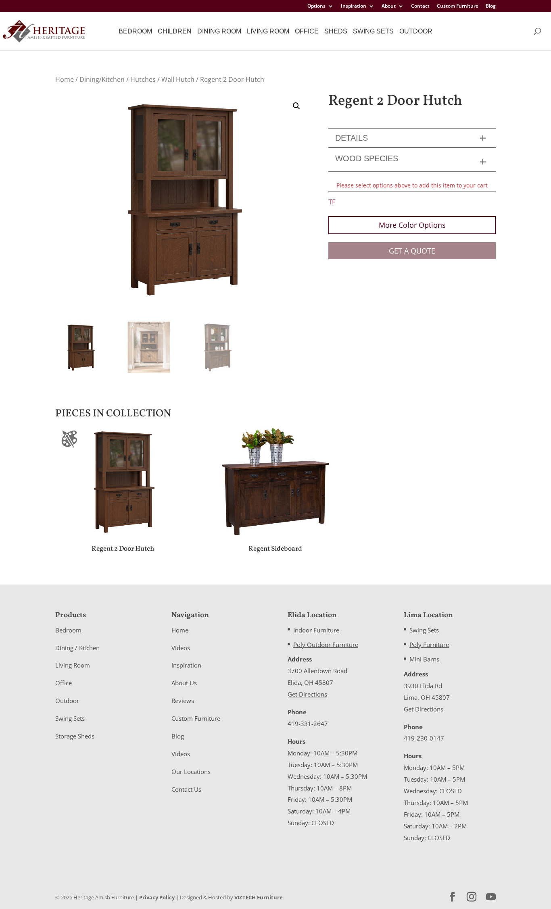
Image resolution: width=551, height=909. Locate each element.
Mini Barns (424, 659)
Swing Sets (373, 31)
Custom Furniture (457, 6)
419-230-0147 (424, 738)
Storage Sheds (74, 736)
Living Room (268, 31)
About (389, 6)
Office (307, 31)
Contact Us (186, 789)
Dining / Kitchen (77, 648)
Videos (180, 648)
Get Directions (307, 694)
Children (175, 31)
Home (64, 79)
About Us (184, 683)
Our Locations (191, 772)
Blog (491, 6)
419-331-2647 (308, 724)
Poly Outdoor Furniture (325, 645)
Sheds (335, 31)
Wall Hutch (177, 79)
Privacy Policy (157, 897)
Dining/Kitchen (102, 79)
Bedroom (135, 31)
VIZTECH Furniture (258, 897)
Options (316, 6)
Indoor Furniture (316, 630)
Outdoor (415, 31)
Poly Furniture (429, 645)
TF (332, 201)
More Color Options (412, 225)
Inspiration (353, 6)
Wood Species (366, 158)
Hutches (143, 79)
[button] (296, 106)
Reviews (182, 701)
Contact (420, 6)
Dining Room (219, 31)
